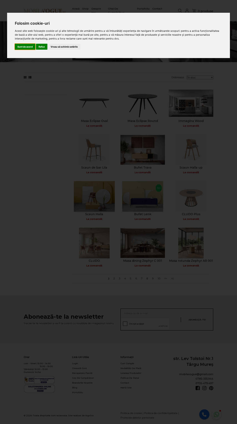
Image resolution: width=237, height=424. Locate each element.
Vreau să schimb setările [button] (64, 46)
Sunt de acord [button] (25, 46)
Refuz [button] (42, 46)
